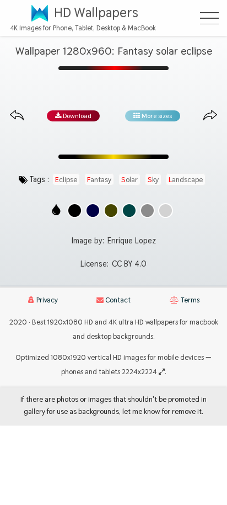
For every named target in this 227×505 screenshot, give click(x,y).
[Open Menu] (209, 18)
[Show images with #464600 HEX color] (111, 210)
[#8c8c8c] (147, 210)
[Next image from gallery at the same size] (210, 115)
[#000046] (92, 210)
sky (153, 179)
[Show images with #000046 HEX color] (92, 210)
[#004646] (129, 210)
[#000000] (74, 210)
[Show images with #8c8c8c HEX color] (147, 210)
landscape (186, 179)
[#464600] (111, 210)
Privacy (46, 300)
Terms (189, 300)
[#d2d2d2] (165, 210)
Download (76, 115)
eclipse (66, 179)
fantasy (99, 179)
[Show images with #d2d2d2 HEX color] (165, 210)
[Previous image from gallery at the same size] (17, 115)
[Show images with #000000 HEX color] (74, 210)
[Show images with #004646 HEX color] (129, 210)
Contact (117, 300)
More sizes (156, 115)
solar (129, 179)
